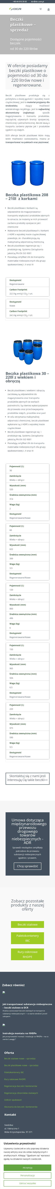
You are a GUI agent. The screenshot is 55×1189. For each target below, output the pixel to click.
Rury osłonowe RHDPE (28, 954)
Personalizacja (28, 1175)
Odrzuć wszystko (27, 1183)
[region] (27, 1164)
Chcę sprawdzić (27, 866)
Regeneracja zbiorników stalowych (21, 1093)
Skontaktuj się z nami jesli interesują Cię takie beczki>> (27, 778)
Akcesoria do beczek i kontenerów (20, 1106)
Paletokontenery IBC (27, 938)
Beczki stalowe (28, 924)
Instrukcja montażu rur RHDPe (20, 1033)
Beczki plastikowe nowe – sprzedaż (21, 1065)
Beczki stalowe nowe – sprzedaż (19, 1058)
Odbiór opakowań (13, 1099)
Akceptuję (27, 1167)
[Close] (52, 1141)
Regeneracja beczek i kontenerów (20, 1086)
